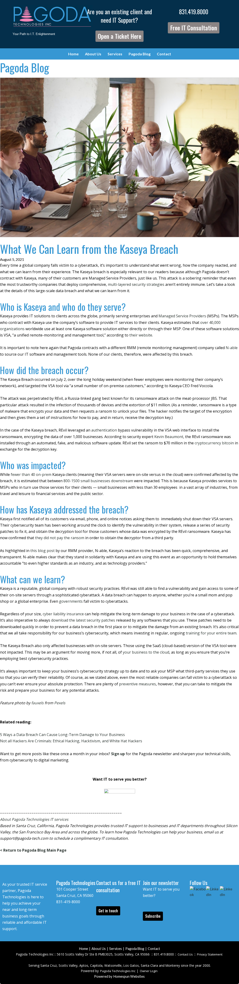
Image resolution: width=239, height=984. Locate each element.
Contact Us (185, 954)
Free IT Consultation (193, 27)
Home (73, 54)
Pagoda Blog (140, 54)
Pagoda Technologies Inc (117, 971)
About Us (93, 54)
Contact (164, 54)
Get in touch (108, 910)
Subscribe (153, 916)
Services (115, 54)
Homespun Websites (129, 976)
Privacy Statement (209, 954)
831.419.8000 (193, 11)
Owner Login (149, 971)
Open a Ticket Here (119, 36)
